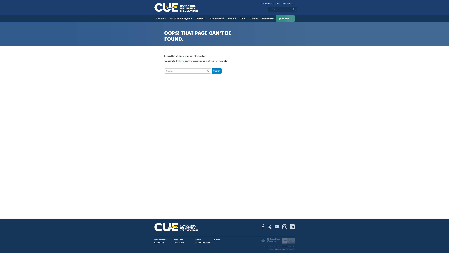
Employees (178, 240)
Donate (254, 18)
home (181, 61)
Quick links (286, 4)
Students (161, 18)
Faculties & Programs (181, 18)
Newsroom (268, 18)
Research (201, 18)
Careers (197, 240)
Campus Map (179, 243)
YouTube (277, 226)
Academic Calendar (202, 243)
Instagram (284, 226)
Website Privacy (161, 240)
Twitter (269, 226)
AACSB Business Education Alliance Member (288, 241)
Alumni (232, 18)
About (243, 18)
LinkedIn (292, 226)
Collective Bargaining (270, 4)
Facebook (263, 226)
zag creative (290, 249)
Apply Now (283, 18)
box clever (280, 249)
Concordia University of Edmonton (176, 7)
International (217, 18)
